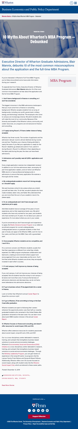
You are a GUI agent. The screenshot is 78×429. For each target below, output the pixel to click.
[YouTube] (42, 411)
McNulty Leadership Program (14, 354)
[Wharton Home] (7, 2)
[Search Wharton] (71, 3)
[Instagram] (47, 411)
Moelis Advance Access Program (21, 225)
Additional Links (38, 399)
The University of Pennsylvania (31, 421)
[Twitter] (29, 411)
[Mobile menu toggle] (75, 3)
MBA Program (60, 81)
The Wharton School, (16, 421)
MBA (16, 378)
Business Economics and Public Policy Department (56, 421)
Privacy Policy (27, 424)
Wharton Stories (6, 16)
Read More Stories (8, 385)
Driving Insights (8, 378)
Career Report (33, 294)
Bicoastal (26, 375)
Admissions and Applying (12, 375)
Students (22, 378)
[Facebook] (33, 411)
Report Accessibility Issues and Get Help (44, 424)
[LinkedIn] (38, 411)
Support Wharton (39, 416)
